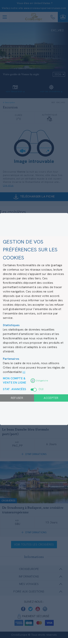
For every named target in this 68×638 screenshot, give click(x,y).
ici (23, 372)
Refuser (17, 398)
